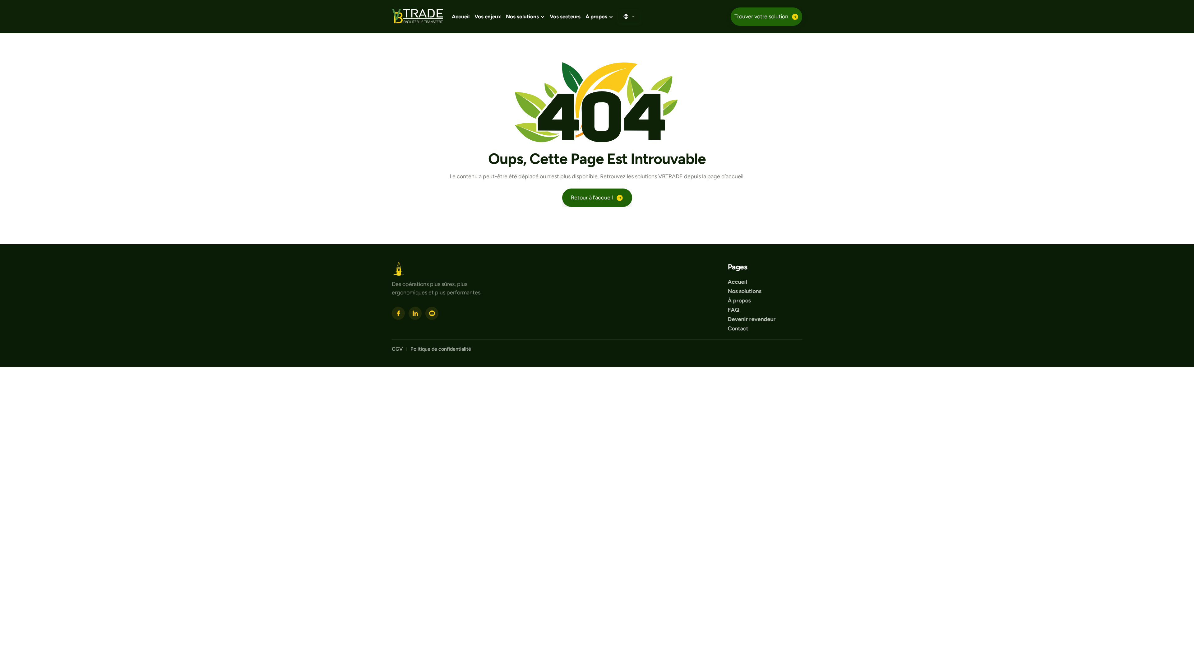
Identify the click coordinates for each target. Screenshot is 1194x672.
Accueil (461, 16)
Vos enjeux (487, 16)
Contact (738, 328)
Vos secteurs (565, 16)
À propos (739, 300)
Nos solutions (744, 291)
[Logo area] (399, 269)
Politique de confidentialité (441, 349)
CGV (397, 349)
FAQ (733, 309)
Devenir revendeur (752, 319)
